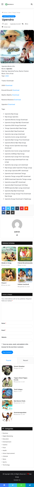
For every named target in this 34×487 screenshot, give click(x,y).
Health (5, 450)
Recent (25, 360)
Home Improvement (9, 453)
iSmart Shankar (19, 366)
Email (4, 330)
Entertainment (7, 442)
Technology (6, 465)
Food (4, 447)
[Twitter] (8, 208)
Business (5, 433)
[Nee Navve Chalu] (7, 405)
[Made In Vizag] (9, 254)
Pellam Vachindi (23, 284)
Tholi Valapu (18, 389)
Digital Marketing (8, 436)
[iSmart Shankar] (7, 370)
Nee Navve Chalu (19, 401)
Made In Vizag (6, 263)
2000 (7, 76)
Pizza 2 (4, 283)
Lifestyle (5, 456)
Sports (5, 462)
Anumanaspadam (20, 412)
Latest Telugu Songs (14, 12)
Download (9, 85)
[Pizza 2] (9, 274)
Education (6, 439)
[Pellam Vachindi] (25, 275)
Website (4, 337)
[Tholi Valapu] (7, 394)
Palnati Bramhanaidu (25, 263)
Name (4, 323)
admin (6, 24)
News (4, 459)
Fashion (5, 444)
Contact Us (17, 480)
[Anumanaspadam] (7, 417)
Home (5, 12)
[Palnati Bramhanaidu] (25, 254)
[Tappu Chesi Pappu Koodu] (7, 382)
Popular (8, 360)
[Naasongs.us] (9, 4)
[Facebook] (3, 208)
